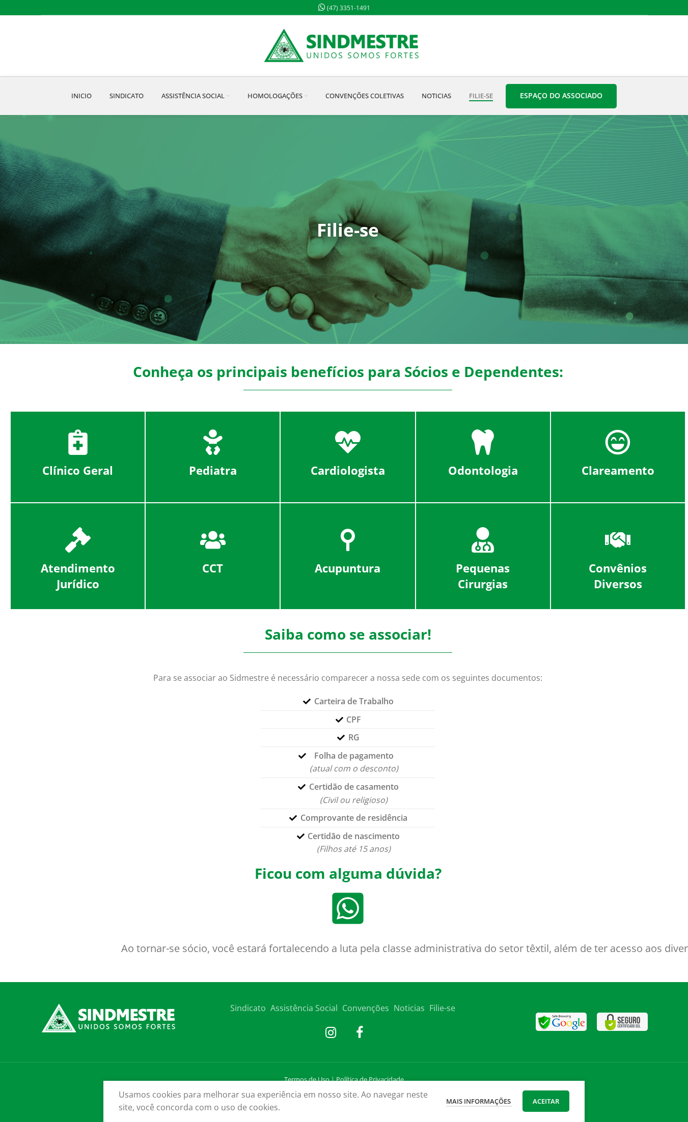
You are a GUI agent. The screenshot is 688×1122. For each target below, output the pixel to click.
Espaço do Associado (561, 95)
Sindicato (248, 1008)
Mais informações (479, 1101)
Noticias (409, 1008)
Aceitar (546, 1101)
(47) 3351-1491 (347, 8)
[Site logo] (344, 44)
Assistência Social (304, 1008)
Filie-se (442, 1008)
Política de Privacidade (370, 1079)
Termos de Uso (306, 1079)
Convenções (365, 1008)
